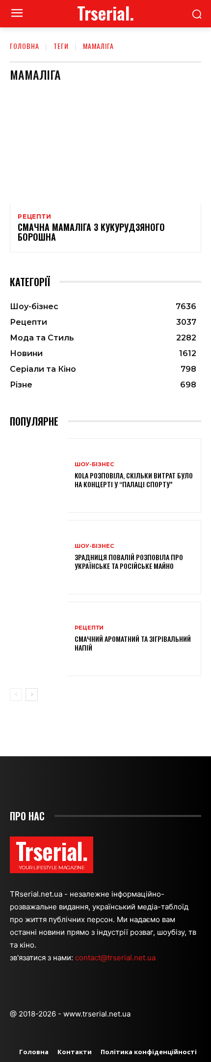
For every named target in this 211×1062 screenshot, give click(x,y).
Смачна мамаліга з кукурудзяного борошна (91, 232)
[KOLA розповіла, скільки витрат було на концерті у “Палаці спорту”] (38, 475)
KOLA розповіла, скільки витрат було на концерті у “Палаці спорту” (134, 479)
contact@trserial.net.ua (116, 957)
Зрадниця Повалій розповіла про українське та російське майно (129, 561)
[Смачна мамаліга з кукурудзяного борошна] (105, 147)
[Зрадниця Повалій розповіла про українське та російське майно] (38, 557)
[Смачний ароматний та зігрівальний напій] (38, 639)
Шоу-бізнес (94, 464)
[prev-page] (16, 694)
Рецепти (35, 217)
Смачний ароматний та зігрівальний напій (133, 643)
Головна (24, 46)
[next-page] (32, 694)
